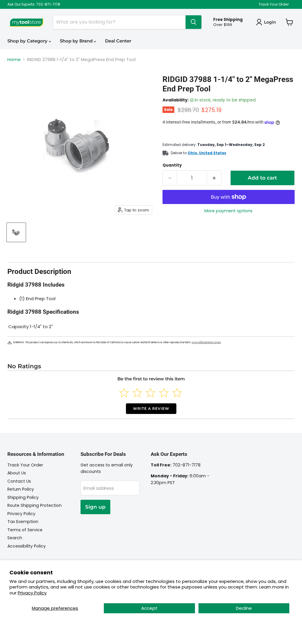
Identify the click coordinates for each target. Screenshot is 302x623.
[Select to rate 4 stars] (164, 393)
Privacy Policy (32, 593)
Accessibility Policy (26, 546)
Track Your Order (274, 4)
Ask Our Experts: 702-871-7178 (33, 4)
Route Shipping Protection (34, 505)
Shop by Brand (77, 41)
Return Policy (20, 489)
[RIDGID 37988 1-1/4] (16, 232)
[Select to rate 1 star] (124, 393)
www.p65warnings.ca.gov (206, 342)
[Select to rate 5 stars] (177, 393)
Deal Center (118, 41)
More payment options (228, 210)
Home (14, 59)
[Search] (193, 22)
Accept (149, 608)
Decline (244, 608)
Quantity (172, 165)
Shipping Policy (23, 497)
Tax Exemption (22, 522)
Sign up (95, 507)
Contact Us (19, 481)
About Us (16, 473)
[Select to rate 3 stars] (151, 393)
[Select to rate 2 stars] (137, 393)
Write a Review (151, 408)
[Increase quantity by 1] (214, 177)
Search (14, 538)
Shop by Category (28, 41)
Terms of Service (24, 530)
